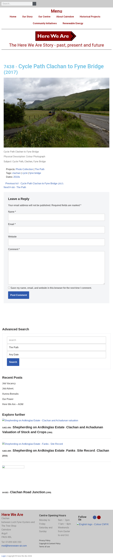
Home (13, 16)
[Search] (34, 4)
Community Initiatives (45, 23)
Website (12, 236)
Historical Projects (90, 16)
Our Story (27, 16)
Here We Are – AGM (12, 404)
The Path (39, 169)
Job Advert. (8, 388)
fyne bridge (35, 173)
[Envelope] (99, 517)
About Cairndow (65, 16)
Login (3, 556)
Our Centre (44, 16)
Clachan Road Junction (26, 492)
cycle (25, 173)
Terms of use (44, 547)
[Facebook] (94, 517)
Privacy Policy (44, 540)
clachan (16, 173)
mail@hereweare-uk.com (14, 545)
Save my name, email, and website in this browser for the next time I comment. (51, 288)
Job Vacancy (9, 383)
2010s (16, 177)
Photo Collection (24, 169)
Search (13, 362)
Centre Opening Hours (52, 515)
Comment (14, 249)
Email (12, 224)
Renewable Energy (73, 23)
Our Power (7, 399)
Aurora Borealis (10, 394)
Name (12, 211)
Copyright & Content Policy (49, 544)
